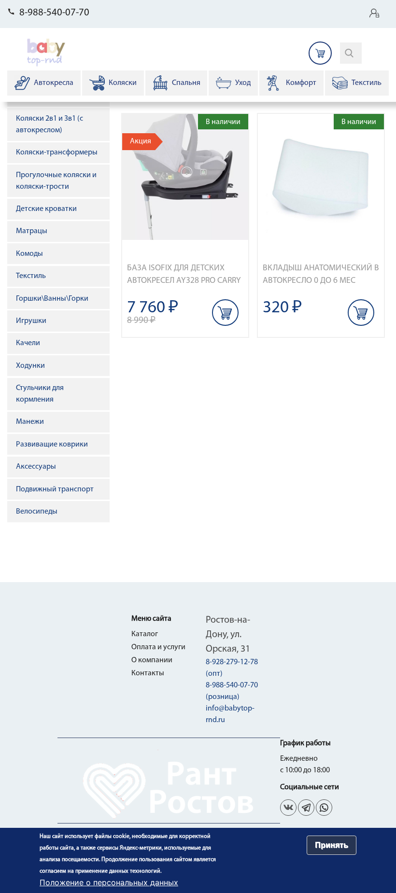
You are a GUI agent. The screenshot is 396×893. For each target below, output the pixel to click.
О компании (151, 660)
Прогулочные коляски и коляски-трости (56, 181)
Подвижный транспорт (55, 489)
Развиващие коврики (52, 444)
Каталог (144, 634)
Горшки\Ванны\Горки (52, 299)
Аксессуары (36, 467)
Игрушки (31, 321)
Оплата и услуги (158, 647)
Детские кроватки (46, 209)
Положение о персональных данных (109, 882)
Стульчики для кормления (40, 394)
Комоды (29, 254)
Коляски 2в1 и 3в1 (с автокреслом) (49, 124)
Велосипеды (36, 512)
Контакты (147, 673)
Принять (331, 845)
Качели (28, 343)
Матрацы (31, 231)
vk (288, 807)
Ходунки (30, 366)
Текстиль (31, 276)
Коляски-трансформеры (57, 152)
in (324, 807)
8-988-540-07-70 (54, 13)
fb (306, 807)
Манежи (30, 422)
